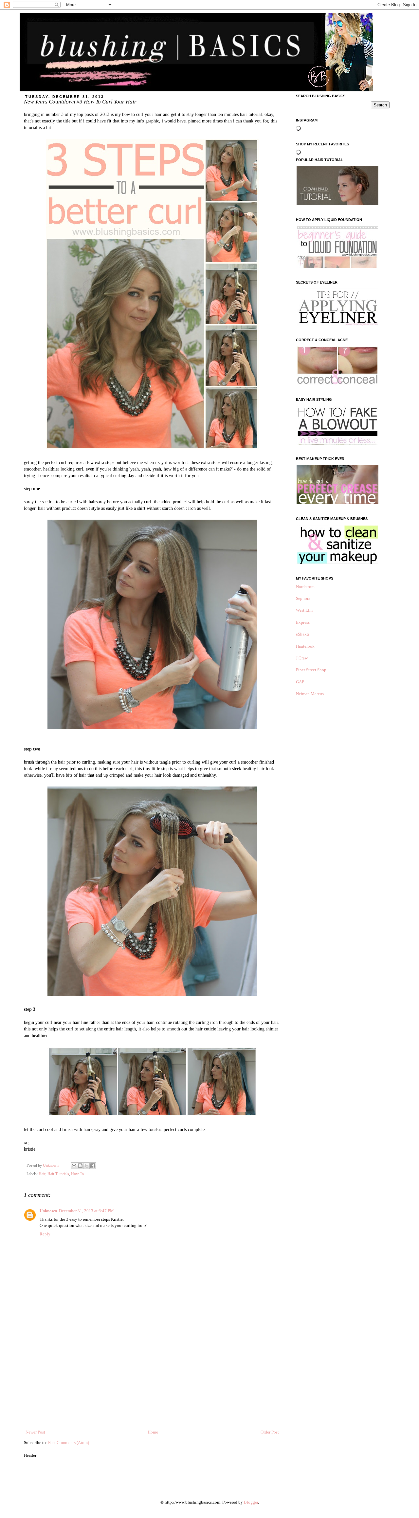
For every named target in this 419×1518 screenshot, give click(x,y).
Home (153, 1432)
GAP (300, 681)
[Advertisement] (152, 1380)
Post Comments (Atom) (68, 1442)
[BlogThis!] (80, 1165)
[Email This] (74, 1165)
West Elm (304, 610)
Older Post (270, 1432)
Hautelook (305, 646)
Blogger (251, 1502)
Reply (45, 1233)
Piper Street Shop (311, 669)
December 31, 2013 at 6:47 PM (86, 1210)
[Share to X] (86, 1165)
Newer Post (35, 1432)
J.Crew (302, 658)
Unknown (48, 1210)
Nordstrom (305, 586)
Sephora (303, 598)
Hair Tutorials (58, 1174)
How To (77, 1174)
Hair (42, 1174)
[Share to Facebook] (92, 1165)
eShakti (302, 634)
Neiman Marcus (310, 693)
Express (303, 622)
